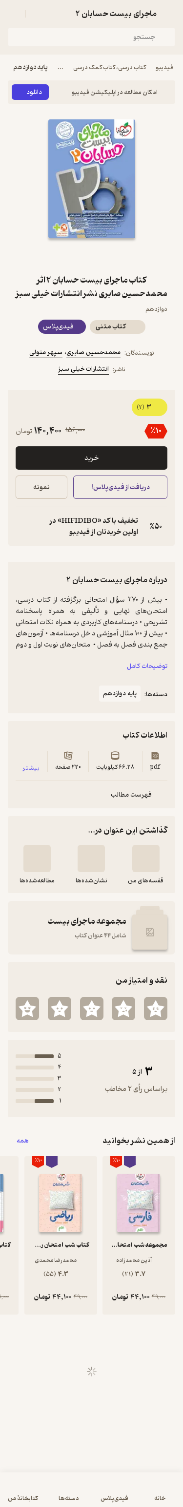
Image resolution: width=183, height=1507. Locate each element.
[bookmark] (115, 256)
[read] (37, 858)
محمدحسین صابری (93, 352)
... (60, 67)
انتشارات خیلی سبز (83, 369)
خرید (91, 458)
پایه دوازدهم (30, 67)
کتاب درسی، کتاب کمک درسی (109, 67)
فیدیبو (164, 67)
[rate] (155, 1008)
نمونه (41, 487)
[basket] (37, 13)
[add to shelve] (146, 858)
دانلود (34, 92)
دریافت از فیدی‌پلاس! (120, 487)
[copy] (23, 526)
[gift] (92, 256)
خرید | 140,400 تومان (49, 1494)
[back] (169, 13)
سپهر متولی (45, 352)
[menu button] (13, 13)
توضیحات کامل (147, 666)
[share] (68, 256)
